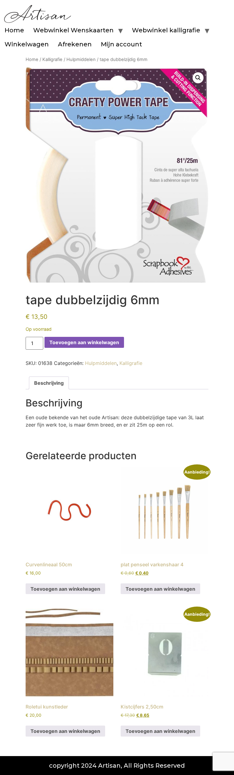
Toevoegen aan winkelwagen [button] (65, 589)
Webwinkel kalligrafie (166, 30)
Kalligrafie (52, 59)
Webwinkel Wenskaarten (73, 30)
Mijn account (121, 44)
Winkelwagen (27, 44)
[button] (198, 77)
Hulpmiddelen (81, 59)
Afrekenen (75, 44)
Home (14, 30)
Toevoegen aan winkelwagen (84, 342)
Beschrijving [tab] (49, 383)
